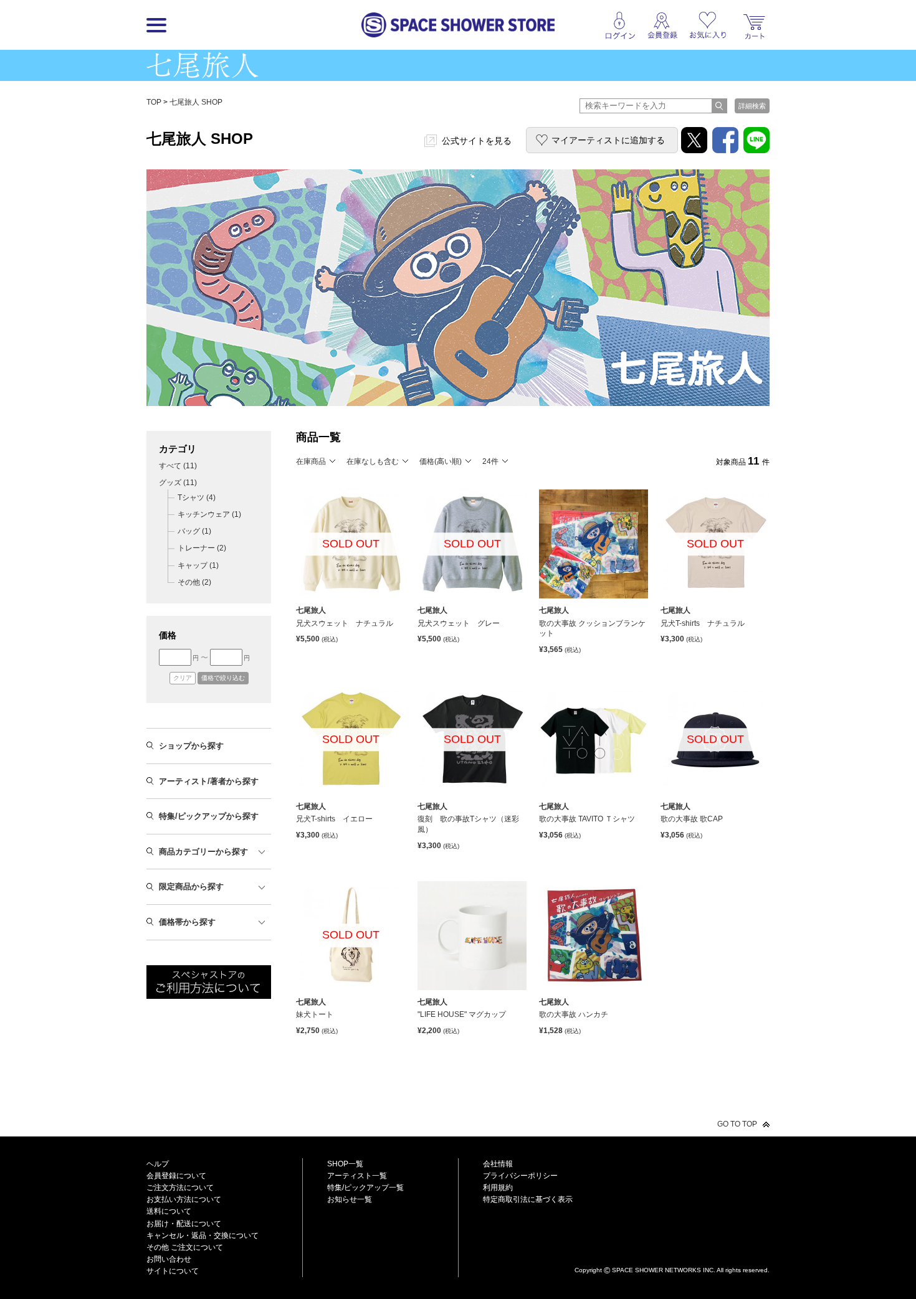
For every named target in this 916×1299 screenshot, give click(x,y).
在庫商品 (311, 461)
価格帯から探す (187, 922)
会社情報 (498, 1164)
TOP (153, 102)
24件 (490, 461)
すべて (178, 465)
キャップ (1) (198, 565)
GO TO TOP (737, 1124)
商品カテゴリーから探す (203, 851)
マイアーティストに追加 (608, 140)
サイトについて (172, 1271)
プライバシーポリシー (520, 1175)
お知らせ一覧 (349, 1199)
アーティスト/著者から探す (209, 781)
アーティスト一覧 (357, 1175)
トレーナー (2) (202, 548)
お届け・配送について (183, 1223)
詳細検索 (752, 106)
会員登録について (176, 1175)
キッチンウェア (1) (209, 514)
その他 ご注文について (184, 1247)
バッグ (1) (194, 531)
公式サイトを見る (477, 141)
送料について (168, 1211)
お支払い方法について (183, 1199)
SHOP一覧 (345, 1164)
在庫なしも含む (372, 461)
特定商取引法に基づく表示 (528, 1199)
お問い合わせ (168, 1259)
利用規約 (498, 1187)
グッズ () (178, 482)
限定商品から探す (191, 886)
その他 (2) (194, 582)
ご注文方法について (180, 1187)
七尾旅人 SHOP (195, 102)
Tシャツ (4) (197, 497)
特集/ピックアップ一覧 (365, 1187)
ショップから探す (191, 745)
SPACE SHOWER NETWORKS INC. (663, 1270)
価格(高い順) (440, 461)
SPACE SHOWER (672, 1249)
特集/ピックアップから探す (209, 816)
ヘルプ (157, 1164)
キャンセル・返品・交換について (202, 1235)
